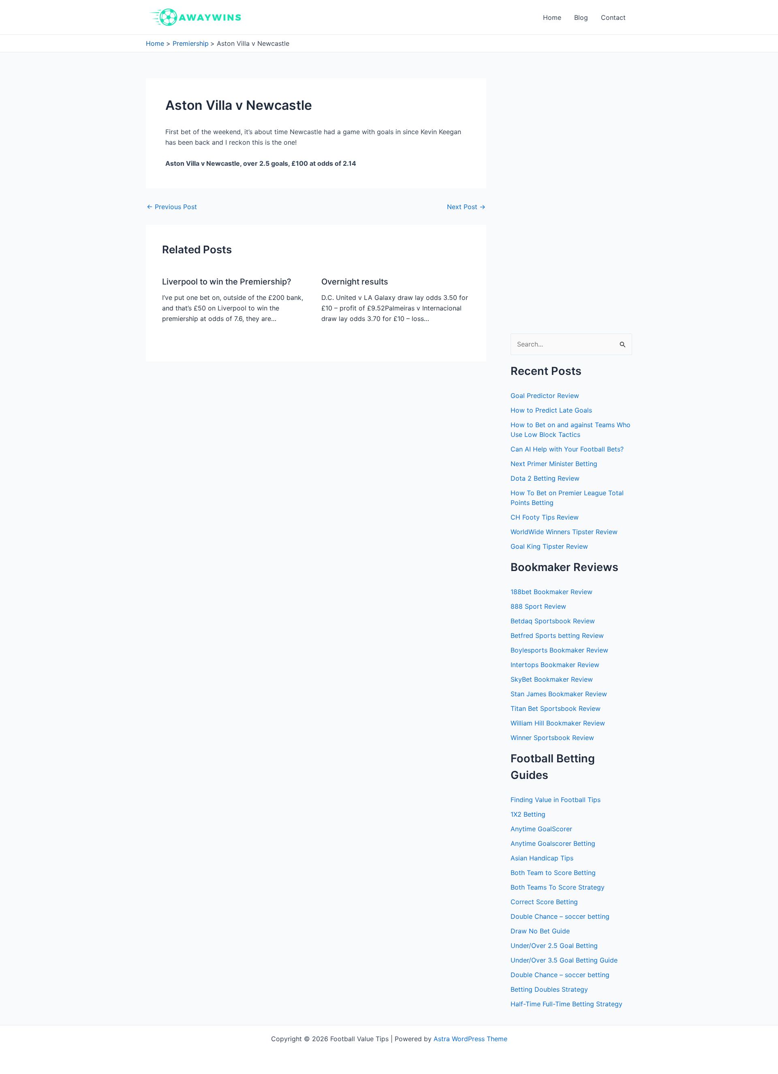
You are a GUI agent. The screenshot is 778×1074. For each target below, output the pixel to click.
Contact (613, 17)
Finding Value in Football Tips (556, 800)
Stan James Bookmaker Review (559, 694)
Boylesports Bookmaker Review (559, 650)
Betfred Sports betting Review (557, 635)
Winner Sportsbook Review (552, 738)
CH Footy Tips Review (545, 517)
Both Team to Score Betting (553, 873)
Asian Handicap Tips (542, 858)
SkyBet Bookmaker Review (552, 679)
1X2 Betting (528, 814)
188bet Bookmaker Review (551, 592)
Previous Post (172, 206)
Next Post (466, 206)
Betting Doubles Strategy (549, 989)
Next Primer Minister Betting (554, 464)
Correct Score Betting (544, 902)
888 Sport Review (538, 606)
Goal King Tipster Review (549, 546)
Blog (581, 17)
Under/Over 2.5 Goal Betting (554, 945)
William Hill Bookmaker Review (558, 723)
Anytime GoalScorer (541, 829)
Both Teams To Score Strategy (558, 887)
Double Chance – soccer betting (560, 916)
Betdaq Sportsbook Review (553, 621)
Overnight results (354, 282)
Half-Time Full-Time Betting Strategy (566, 1004)
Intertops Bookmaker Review (555, 665)
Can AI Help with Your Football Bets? (567, 449)
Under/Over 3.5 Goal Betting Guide (564, 960)
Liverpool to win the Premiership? (226, 282)
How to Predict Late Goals (551, 410)
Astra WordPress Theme (470, 1039)
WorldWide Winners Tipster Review (564, 532)
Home (552, 17)
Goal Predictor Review (545, 396)
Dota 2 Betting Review (545, 478)
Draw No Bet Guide (540, 931)
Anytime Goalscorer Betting (553, 843)
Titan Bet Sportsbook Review (556, 708)
